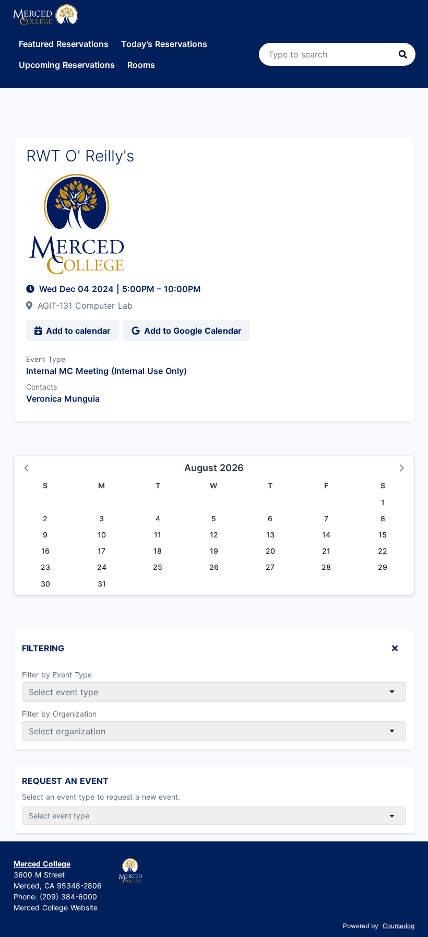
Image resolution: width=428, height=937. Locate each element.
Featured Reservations (64, 44)
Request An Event (65, 781)
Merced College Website (56, 907)
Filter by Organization (59, 713)
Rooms (141, 65)
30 (45, 583)
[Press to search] (403, 54)
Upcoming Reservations (67, 65)
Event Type (45, 359)
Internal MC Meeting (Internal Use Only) (106, 371)
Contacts (41, 386)
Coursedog (398, 926)
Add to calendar (77, 330)
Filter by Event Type (57, 674)
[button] (27, 467)
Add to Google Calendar (192, 330)
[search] (337, 54)
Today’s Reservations (164, 44)
